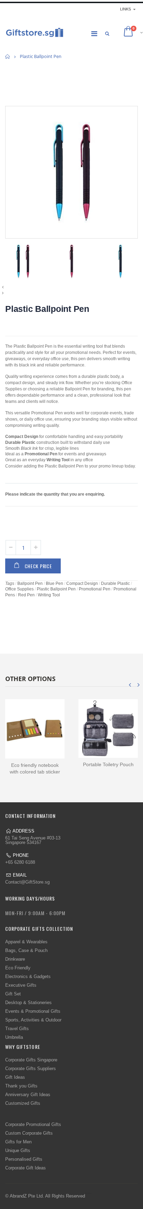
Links (125, 9)
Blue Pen (54, 583)
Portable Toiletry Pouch (108, 764)
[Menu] (94, 34)
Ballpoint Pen (30, 583)
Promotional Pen (94, 589)
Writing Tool (49, 595)
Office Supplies (19, 589)
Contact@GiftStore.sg (27, 882)
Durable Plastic (115, 583)
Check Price (38, 566)
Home (7, 56)
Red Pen (26, 595)
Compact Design (82, 583)
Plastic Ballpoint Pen (47, 309)
